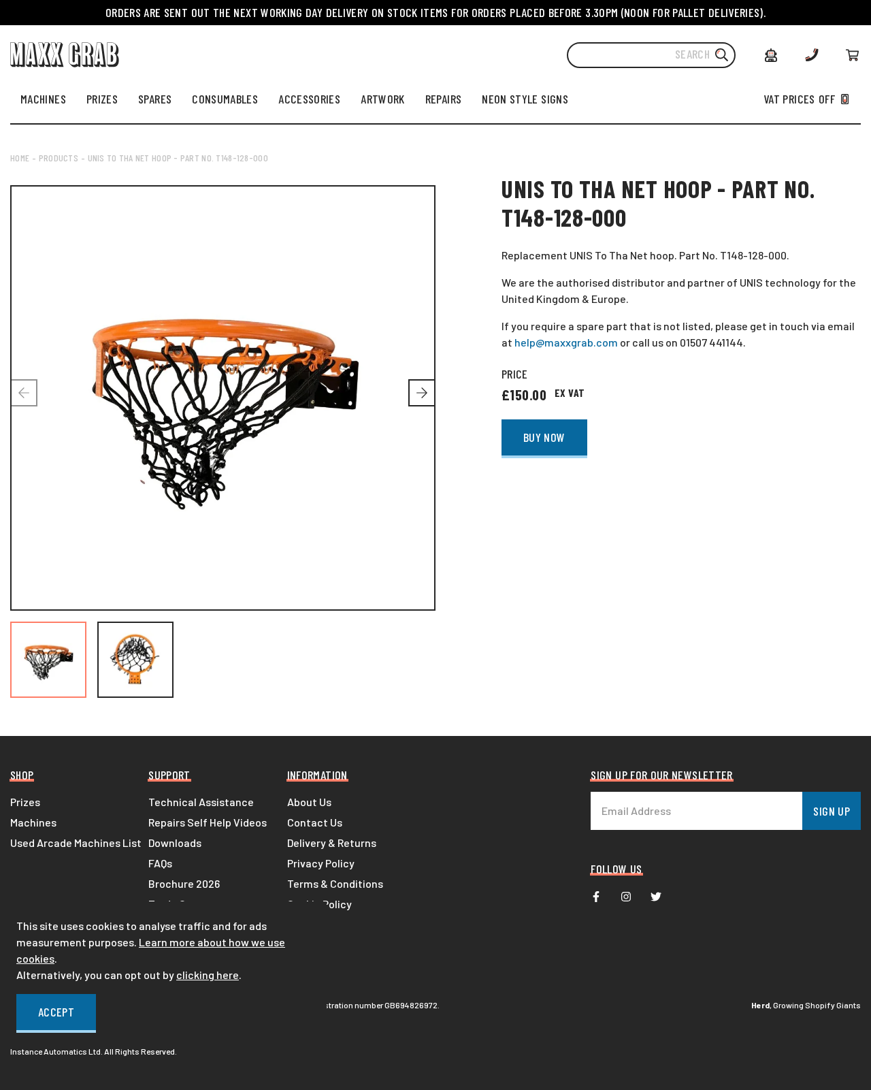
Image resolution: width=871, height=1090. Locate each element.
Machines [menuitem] (33, 822)
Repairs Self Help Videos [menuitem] (207, 822)
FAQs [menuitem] (160, 862)
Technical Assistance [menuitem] (201, 801)
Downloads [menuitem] (174, 842)
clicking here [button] (207, 974)
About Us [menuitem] (309, 801)
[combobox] (651, 55)
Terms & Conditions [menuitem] (335, 883)
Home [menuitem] (19, 157)
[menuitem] (43, 98)
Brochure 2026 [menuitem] (184, 883)
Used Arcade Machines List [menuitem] (76, 842)
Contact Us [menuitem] (314, 822)
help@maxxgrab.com (566, 342)
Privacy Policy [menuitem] (321, 862)
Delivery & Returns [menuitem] (331, 842)
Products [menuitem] (58, 157)
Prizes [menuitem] (25, 801)
